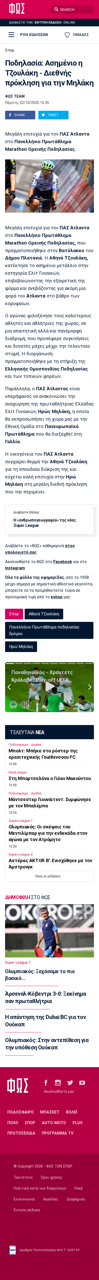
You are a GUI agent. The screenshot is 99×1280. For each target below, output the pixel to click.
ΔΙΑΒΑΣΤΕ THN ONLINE (42, 22)
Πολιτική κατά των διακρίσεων (40, 1188)
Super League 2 (20, 854)
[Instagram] (58, 1082)
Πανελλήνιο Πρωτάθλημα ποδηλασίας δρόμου (44, 630)
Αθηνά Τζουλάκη (44, 613)
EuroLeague (18, 772)
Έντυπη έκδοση (27, 1210)
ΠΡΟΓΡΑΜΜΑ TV (57, 1133)
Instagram (15, 568)
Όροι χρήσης (51, 1177)
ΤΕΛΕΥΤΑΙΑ (27, 732)
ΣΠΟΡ (30, 1122)
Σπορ (9, 50)
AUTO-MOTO (54, 1122)
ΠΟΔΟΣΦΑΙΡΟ (20, 1112)
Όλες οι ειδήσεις (48, 876)
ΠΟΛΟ (12, 1122)
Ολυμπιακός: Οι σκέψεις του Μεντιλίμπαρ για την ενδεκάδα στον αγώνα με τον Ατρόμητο (48, 833)
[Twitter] (70, 1082)
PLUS (77, 1122)
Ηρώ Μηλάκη (21, 646)
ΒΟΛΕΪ (71, 1112)
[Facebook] (46, 1082)
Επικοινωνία (24, 1199)
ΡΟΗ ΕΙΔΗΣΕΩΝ (34, 34)
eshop (56, 597)
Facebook (62, 561)
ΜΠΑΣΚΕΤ (49, 1112)
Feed (78, 1188)
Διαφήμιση (76, 1199)
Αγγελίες (50, 1199)
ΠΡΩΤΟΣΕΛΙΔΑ (21, 1133)
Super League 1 (20, 821)
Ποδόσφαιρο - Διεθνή (25, 745)
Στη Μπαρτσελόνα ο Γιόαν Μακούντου (50, 778)
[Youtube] (82, 1082)
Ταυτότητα (23, 1177)
